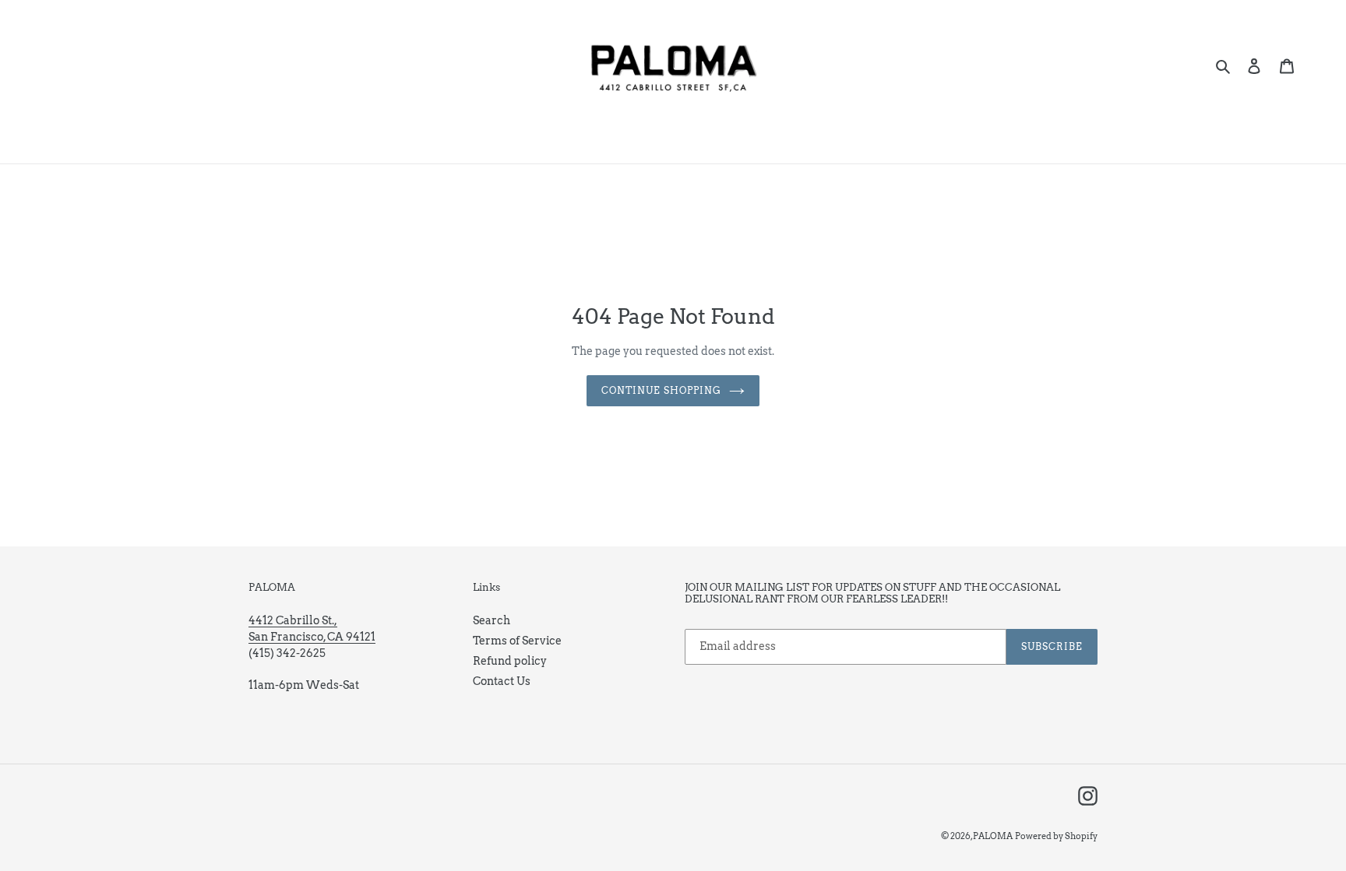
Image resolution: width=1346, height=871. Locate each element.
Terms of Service (517, 640)
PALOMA (993, 836)
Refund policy (510, 661)
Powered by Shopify (1056, 836)
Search (491, 620)
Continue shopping (661, 390)
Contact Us (501, 681)
